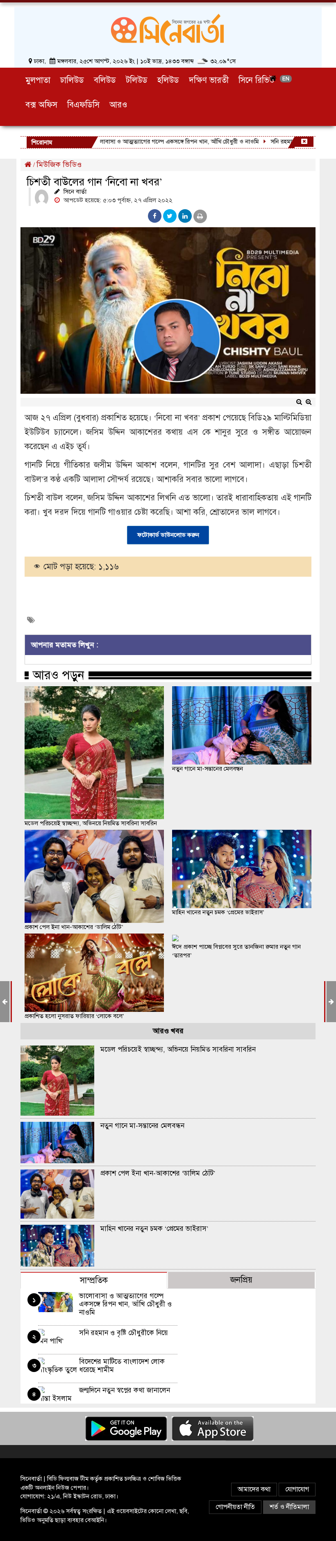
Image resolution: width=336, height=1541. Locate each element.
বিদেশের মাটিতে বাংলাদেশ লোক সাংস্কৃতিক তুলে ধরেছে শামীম (101, 1365)
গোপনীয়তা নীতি (235, 1507)
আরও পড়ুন (58, 675)
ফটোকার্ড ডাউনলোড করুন (168, 535)
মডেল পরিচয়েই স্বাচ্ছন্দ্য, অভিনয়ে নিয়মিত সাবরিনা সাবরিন (91, 823)
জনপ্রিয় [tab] (241, 1280)
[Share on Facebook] (154, 216)
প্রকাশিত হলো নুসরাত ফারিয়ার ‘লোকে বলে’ (74, 1016)
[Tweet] (170, 216)
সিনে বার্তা (75, 191)
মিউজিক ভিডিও (59, 164)
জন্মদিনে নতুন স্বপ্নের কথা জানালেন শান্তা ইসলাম (104, 1394)
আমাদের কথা (254, 1489)
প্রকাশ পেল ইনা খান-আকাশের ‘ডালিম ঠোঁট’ (74, 927)
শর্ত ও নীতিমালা (289, 1507)
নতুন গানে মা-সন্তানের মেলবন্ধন (207, 768)
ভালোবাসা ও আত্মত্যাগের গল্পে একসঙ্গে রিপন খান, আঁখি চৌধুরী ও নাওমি (153, 141)
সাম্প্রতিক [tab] (94, 1280)
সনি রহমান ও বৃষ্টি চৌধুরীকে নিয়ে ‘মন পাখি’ (103, 1337)
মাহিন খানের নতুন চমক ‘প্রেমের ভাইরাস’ (218, 912)
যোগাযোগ (297, 1489)
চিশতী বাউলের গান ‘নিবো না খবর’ (94, 181)
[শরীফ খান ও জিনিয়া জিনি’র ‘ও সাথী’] (331, 1001)
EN (285, 79)
